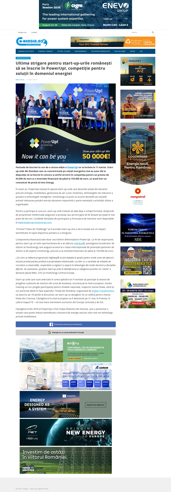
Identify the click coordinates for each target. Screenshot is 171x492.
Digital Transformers (103, 290)
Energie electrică (26, 51)
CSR (141, 51)
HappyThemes (42, 489)
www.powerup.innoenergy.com (34, 222)
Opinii (132, 51)
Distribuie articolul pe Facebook (68, 324)
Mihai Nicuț (20, 79)
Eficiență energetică (100, 51)
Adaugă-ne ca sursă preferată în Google (68, 332)
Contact (34, 32)
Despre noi (22, 32)
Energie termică (45, 51)
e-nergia (25, 489)
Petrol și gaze (63, 51)
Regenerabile (81, 51)
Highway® (79, 243)
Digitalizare (119, 51)
